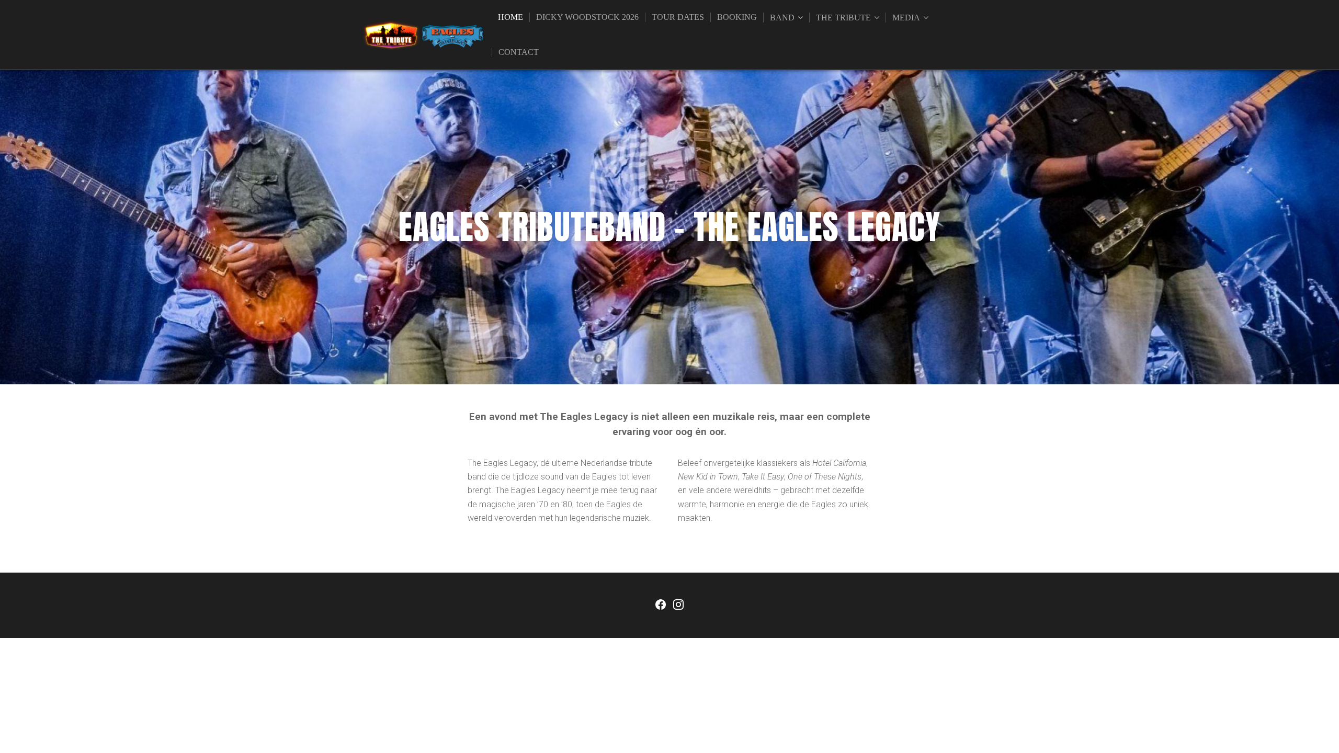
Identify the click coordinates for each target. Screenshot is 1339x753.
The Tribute (843, 17)
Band (782, 17)
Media (906, 17)
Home (510, 17)
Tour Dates (678, 17)
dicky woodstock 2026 (587, 17)
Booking (737, 17)
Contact (518, 52)
